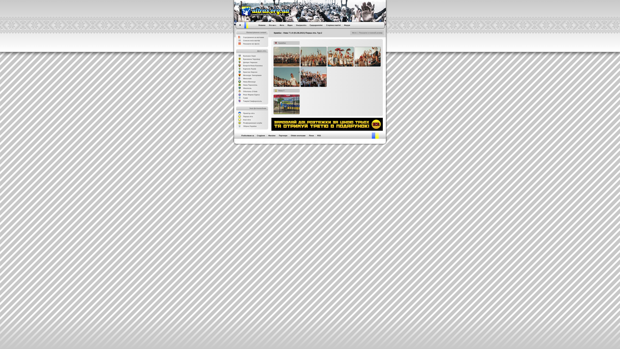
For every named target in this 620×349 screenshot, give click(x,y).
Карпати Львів (249, 69)
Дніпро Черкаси (250, 62)
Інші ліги (247, 120)
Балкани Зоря (249, 56)
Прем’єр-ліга (248, 113)
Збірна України (250, 126)
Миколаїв (247, 78)
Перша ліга (248, 116)
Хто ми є (272, 25)
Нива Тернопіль (250, 85)
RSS (319, 136)
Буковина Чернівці (251, 59)
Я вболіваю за (247, 136)
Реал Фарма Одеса (251, 95)
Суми (245, 98)
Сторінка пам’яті (333, 25)
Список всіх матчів (251, 41)
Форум (347, 25)
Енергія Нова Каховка (253, 66)
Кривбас (282, 43)
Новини (261, 25)
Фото (354, 33)
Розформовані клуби (252, 123)
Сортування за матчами (253, 37)
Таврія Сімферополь (252, 101)
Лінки (311, 136)
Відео (290, 25)
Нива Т (281, 91)
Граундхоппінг (316, 25)
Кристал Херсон (250, 72)
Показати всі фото (251, 44)
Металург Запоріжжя (252, 75)
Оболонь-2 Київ (250, 91)
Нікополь (247, 88)
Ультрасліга (301, 25)
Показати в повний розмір (370, 33)
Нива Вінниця (249, 82)
